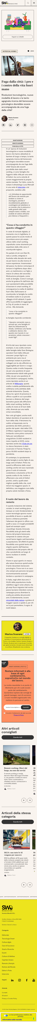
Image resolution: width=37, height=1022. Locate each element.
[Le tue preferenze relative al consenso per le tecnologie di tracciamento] (33, 1018)
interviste (21, 187)
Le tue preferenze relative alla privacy (20, 1015)
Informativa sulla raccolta (12, 1020)
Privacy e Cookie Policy (9, 998)
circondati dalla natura (15, 600)
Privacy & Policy (19, 715)
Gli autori (5, 995)
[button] (34, 3)
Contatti (4, 992)
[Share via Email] (32, 125)
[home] (11, 3)
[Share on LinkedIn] (10, 125)
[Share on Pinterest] (25, 125)
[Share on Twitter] (18, 125)
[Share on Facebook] (3, 125)
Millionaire (19, 384)
